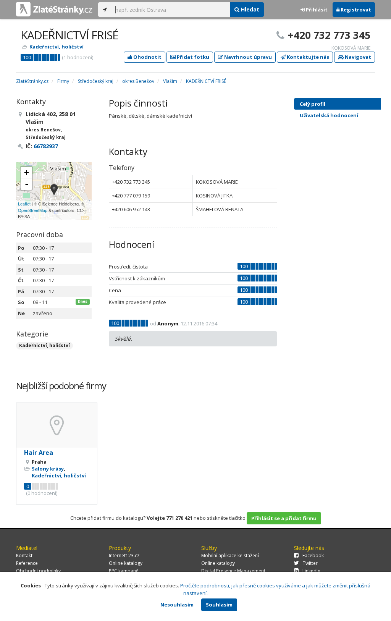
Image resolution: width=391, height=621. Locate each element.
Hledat (249, 9)
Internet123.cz (124, 555)
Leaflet (24, 204)
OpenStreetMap (32, 210)
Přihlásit (316, 9)
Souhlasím (219, 604)
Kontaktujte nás (307, 56)
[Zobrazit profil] (56, 425)
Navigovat (357, 56)
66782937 (46, 146)
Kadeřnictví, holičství (56, 46)
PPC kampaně (124, 571)
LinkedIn (311, 571)
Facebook (313, 555)
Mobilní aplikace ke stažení (230, 555)
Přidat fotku (192, 56)
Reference (27, 563)
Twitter (310, 563)
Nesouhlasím (177, 604)
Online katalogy (125, 563)
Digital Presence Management (233, 571)
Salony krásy (48, 468)
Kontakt (24, 555)
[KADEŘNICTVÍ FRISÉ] (54, 191)
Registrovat (355, 9)
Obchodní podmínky (38, 571)
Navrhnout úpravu (247, 56)
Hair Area (38, 452)
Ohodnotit (147, 56)
